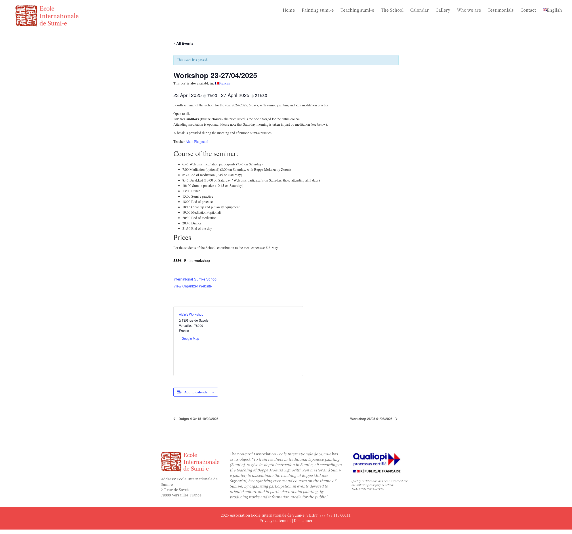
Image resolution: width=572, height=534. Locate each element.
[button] (553, 9)
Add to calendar (196, 392)
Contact (528, 10)
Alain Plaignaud (196, 141)
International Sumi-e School (195, 279)
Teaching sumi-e (357, 10)
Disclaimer (303, 520)
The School (392, 10)
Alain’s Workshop (191, 314)
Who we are (469, 10)
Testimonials (501, 10)
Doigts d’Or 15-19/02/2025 (198, 418)
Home (289, 10)
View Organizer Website (192, 286)
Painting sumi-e (318, 10)
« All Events (183, 43)
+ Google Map (189, 338)
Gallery (442, 10)
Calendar (419, 10)
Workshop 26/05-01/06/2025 (371, 418)
